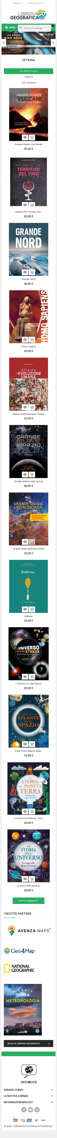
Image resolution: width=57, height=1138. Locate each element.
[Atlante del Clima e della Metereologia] (23, 1009)
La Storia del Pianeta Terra (28, 818)
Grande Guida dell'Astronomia (28, 548)
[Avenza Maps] (28, 930)
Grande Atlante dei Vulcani (28, 144)
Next (53, 43)
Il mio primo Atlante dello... (28, 750)
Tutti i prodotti (28, 900)
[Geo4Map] (19, 950)
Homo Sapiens (28, 346)
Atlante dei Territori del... (28, 211)
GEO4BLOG (29, 1082)
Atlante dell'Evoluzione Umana (28, 413)
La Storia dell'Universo (28, 885)
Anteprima (25, 137)
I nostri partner (17, 913)
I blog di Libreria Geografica (23, 1043)
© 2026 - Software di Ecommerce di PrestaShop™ (28, 1126)
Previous (4, 43)
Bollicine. (28, 616)
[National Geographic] (19, 968)
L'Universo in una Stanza (28, 683)
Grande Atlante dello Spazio (28, 481)
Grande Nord (28, 279)
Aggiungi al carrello (32, 137)
